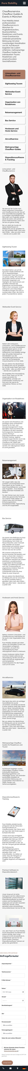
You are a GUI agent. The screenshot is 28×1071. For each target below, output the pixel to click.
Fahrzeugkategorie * (7, 1030)
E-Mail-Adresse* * (6, 980)
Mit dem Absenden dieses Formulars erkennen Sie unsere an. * (14, 1049)
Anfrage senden (7, 1062)
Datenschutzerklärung (10, 1051)
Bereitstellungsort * (7, 1005)
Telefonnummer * (6, 972)
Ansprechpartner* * (7, 963)
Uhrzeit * (4, 997)
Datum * (4, 988)
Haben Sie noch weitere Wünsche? (11, 1038)
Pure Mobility (9, 3)
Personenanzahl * (6, 1022)
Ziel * (3, 1013)
